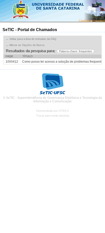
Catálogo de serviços (92, 20)
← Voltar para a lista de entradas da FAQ (31, 38)
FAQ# (9, 56)
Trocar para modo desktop (52, 115)
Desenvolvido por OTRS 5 (52, 110)
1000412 (12, 61)
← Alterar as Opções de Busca (25, 45)
